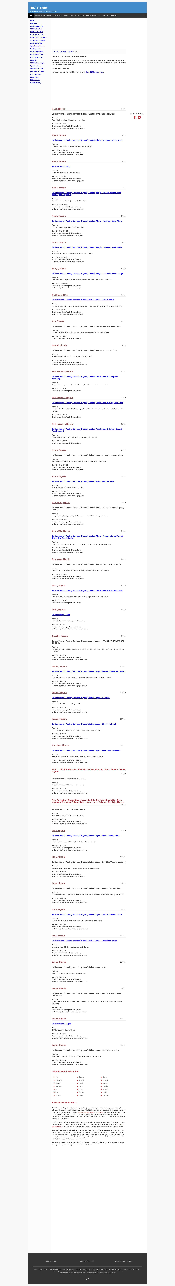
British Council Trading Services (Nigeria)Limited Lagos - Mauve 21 (81, 698)
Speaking (113, 15)
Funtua (105, 1092)
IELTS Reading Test (36, 32)
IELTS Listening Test (36, 34)
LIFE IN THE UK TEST (123, 1261)
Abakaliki (106, 1095)
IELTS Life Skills (35, 74)
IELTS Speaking (35, 49)
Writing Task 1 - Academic (38, 37)
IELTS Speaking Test (36, 26)
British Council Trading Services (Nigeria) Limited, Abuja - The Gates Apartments (87, 247)
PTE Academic (35, 80)
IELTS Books (34, 77)
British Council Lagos (61, 1024)
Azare (81, 1083)
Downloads (33, 23)
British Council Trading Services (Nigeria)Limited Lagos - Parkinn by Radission (86, 750)
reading (86, 1112)
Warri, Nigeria (58, 585)
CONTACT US (51, 1261)
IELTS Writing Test (36, 29)
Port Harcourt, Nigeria (62, 371)
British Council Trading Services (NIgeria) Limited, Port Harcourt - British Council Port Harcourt (87, 430)
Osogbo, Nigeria (60, 636)
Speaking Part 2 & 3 (36, 68)
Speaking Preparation (37, 46)
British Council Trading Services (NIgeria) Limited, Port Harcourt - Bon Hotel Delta (87, 591)
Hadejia (105, 1086)
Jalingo (58, 1083)
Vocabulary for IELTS (61, 15)
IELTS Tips (33, 60)
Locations (63, 51)
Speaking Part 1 (35, 66)
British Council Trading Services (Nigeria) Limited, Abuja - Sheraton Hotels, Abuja (87, 140)
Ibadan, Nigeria (59, 666)
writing (92, 1112)
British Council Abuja (61, 166)
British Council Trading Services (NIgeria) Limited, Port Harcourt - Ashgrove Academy (85, 378)
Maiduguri (59, 1080)
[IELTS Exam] (31, 15)
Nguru (81, 1086)
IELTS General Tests (36, 54)
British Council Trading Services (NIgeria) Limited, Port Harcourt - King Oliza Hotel (87, 403)
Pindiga (105, 1080)
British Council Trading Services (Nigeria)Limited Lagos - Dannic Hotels (83, 300)
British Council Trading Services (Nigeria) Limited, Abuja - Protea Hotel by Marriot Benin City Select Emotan (87, 537)
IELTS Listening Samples (43, 15)
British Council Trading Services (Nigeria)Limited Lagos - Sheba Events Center (86, 836)
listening (80, 1112)
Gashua (58, 1086)
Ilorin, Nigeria (58, 609)
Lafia (80, 1089)
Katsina (58, 1095)
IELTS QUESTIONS (87, 1261)
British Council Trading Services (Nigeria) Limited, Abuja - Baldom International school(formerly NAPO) (86, 194)
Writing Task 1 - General (37, 40)
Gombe (81, 1080)
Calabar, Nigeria (59, 295)
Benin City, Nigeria (61, 503)
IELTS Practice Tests (36, 51)
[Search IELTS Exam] (144, 15)
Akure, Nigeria (59, 450)
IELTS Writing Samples (37, 63)
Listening (105, 15)
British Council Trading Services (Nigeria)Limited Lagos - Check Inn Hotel (84, 724)
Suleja (81, 1095)
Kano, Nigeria (58, 109)
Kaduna (81, 1092)
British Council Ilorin (61, 615)
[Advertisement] (98, 33)
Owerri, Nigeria (59, 345)
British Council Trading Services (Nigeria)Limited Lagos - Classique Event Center (87, 915)
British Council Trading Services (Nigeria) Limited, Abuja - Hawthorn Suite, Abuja (87, 221)
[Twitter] (139, 118)
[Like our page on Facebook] (87, 1279)
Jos (57, 1089)
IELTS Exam (39, 7)
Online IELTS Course (37, 71)
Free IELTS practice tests (94, 72)
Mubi (57, 1077)
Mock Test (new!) (35, 83)
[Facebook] (135, 118)
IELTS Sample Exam (36, 57)
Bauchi (105, 1083)
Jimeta (81, 1077)
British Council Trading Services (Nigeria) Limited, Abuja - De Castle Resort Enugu (87, 274)
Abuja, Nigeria (59, 135)
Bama (105, 1077)
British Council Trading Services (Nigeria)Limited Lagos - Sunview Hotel (83, 481)
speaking (100, 1112)
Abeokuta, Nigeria (60, 745)
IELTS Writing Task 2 (36, 43)
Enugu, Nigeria (59, 242)
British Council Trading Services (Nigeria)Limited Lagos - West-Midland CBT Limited (88, 671)
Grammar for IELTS (77, 15)
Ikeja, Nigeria (58, 830)
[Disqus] (89, 1173)
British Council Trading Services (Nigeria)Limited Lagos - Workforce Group (84, 941)
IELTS (56, 51)
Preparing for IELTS (92, 15)
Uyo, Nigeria (58, 321)
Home (32, 20)
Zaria (57, 1092)
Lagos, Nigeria (59, 962)
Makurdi (105, 1089)
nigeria (70, 51)
